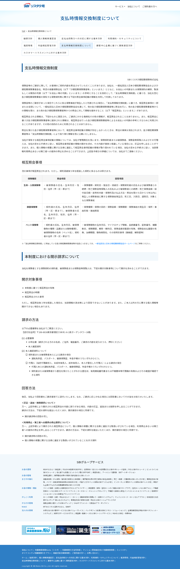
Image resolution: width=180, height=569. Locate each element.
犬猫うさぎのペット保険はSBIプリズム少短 (95, 482)
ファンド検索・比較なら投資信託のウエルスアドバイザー (64, 488)
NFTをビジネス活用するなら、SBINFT (57, 506)
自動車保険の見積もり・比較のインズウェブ (96, 497)
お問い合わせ (92, 553)
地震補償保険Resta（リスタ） (47, 550)
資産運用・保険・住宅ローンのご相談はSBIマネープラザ (109, 488)
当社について (133, 6)
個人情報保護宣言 (47, 38)
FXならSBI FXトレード (136, 469)
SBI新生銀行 (47, 475)
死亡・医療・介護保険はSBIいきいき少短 (129, 479)
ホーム (24, 557)
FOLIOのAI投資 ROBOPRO (72, 469)
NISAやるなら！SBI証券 (51, 469)
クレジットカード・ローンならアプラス (129, 497)
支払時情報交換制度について (76, 45)
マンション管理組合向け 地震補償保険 (98, 550)
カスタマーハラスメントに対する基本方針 (45, 52)
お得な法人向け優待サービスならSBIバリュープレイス (63, 510)
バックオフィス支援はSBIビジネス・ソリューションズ (106, 510)
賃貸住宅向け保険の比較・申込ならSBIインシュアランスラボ (93, 500)
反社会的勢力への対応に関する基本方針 (82, 38)
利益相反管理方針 (47, 45)
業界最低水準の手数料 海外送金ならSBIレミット (72, 475)
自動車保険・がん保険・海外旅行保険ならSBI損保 (61, 479)
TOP (23, 31)
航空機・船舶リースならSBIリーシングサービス (93, 513)
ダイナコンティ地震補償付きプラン (36, 553)
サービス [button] (119, 6)
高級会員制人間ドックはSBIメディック (57, 503)
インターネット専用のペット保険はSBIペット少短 (132, 482)
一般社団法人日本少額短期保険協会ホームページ (115, 243)
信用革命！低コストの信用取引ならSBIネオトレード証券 (105, 469)
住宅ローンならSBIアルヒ (141, 488)
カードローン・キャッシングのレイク (91, 491)
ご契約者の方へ (149, 6)
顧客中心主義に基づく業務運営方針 (114, 45)
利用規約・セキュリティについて (125, 38)
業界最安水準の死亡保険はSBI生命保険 (97, 479)
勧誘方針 (28, 38)
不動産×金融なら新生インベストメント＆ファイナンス (128, 491)
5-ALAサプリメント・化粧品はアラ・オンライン (91, 503)
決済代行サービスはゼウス (63, 513)
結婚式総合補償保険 (61, 553)
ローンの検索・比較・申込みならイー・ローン (60, 497)
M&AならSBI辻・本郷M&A (122, 513)
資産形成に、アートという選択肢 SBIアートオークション (114, 472)
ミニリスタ (121, 550)
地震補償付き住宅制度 (71, 550)
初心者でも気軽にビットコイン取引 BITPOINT (73, 472)
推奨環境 (28, 45)
